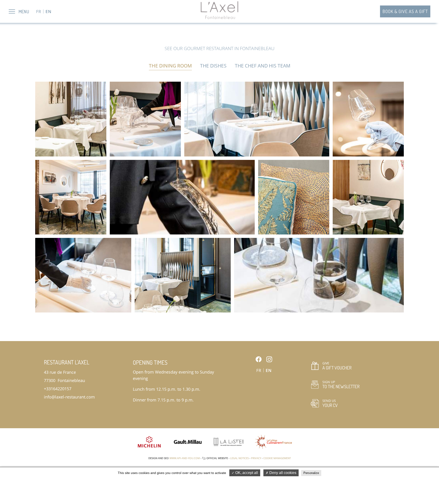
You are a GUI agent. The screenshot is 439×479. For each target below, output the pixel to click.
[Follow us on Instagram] (269, 359)
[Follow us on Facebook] (259, 359)
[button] (70, 119)
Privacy (256, 458)
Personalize (311, 473)
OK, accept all (246, 473)
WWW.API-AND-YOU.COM (184, 458)
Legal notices (239, 458)
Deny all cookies (282, 473)
